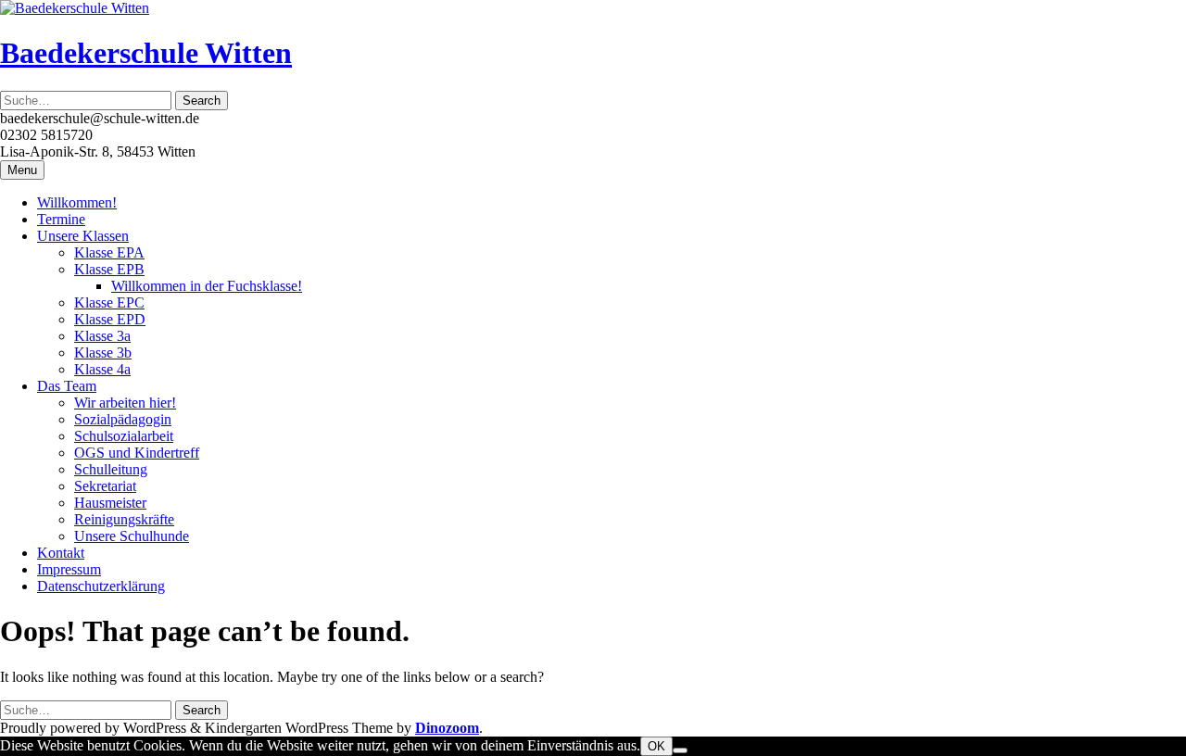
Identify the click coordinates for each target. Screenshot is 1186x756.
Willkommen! (77, 202)
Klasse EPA (109, 252)
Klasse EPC (109, 302)
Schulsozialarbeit (123, 436)
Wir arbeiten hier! (125, 402)
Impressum (69, 569)
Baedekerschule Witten (146, 52)
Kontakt (60, 553)
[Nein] (680, 750)
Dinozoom (447, 728)
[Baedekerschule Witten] (74, 8)
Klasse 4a (102, 369)
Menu (22, 170)
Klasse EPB (109, 269)
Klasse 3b (103, 352)
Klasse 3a (102, 336)
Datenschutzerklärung (101, 586)
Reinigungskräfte (124, 519)
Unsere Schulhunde (131, 536)
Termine (61, 219)
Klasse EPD (109, 319)
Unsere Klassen (83, 236)
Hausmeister (110, 502)
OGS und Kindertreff (136, 452)
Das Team (66, 386)
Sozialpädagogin (122, 419)
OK (656, 746)
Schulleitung (110, 469)
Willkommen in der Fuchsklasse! (206, 286)
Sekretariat (105, 486)
